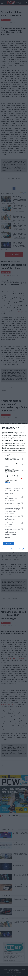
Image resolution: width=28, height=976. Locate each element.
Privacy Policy (22, 548)
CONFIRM (8, 543)
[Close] (24, 427)
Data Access (14, 548)
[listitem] (14, 455)
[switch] (22, 459)
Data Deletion (5, 548)
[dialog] (14, 488)
